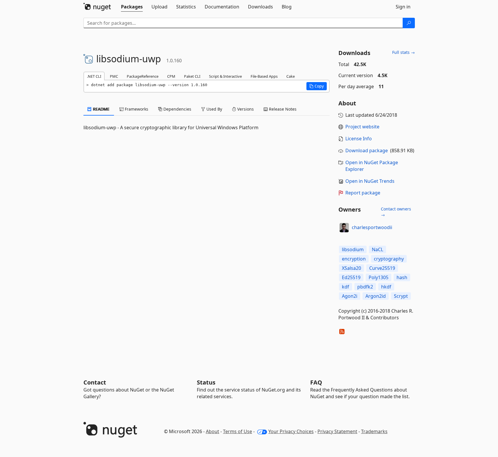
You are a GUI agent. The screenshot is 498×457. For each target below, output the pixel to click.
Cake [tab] (290, 76)
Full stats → (403, 52)
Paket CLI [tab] (192, 76)
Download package (366, 150)
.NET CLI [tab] (94, 76)
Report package (362, 192)
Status (206, 382)
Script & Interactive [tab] (225, 76)
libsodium (353, 249)
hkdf (386, 287)
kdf (345, 287)
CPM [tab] (171, 76)
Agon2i (349, 296)
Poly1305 (378, 277)
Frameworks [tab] (136, 109)
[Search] (409, 23)
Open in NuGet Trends (370, 181)
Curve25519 (382, 268)
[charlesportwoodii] (344, 227)
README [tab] (101, 109)
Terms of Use (237, 431)
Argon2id (375, 296)
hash (402, 277)
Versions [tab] (245, 109)
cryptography (389, 259)
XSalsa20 (351, 268)
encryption (354, 259)
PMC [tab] (114, 76)
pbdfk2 (365, 287)
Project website (362, 126)
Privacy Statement (337, 431)
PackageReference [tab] (142, 76)
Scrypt (401, 296)
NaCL (377, 249)
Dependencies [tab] (176, 109)
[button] (316, 86)
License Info (358, 138)
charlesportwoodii (372, 227)
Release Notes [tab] (282, 109)
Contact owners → (396, 211)
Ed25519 (351, 277)
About (212, 431)
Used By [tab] (213, 109)
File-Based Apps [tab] (264, 76)
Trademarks (374, 431)
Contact (94, 382)
